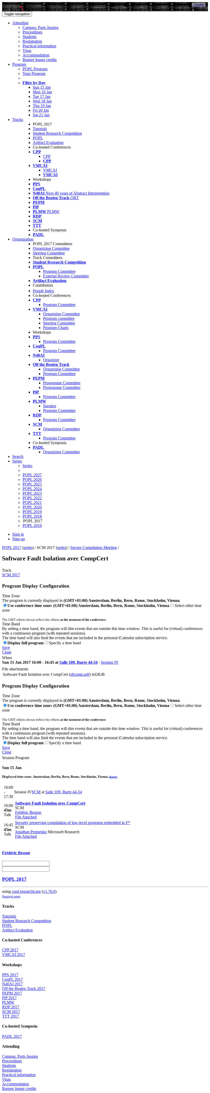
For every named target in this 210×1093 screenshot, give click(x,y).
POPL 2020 (32, 507)
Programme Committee (61, 383)
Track (6, 570)
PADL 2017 (12, 1036)
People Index (43, 291)
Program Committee (59, 271)
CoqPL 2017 (12, 979)
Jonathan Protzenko (31, 832)
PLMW (8, 1002)
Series (27, 466)
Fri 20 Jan (41, 110)
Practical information (39, 46)
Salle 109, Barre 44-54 (78, 662)
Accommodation (36, 55)
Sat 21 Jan (41, 115)
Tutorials (40, 129)
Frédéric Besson (28, 812)
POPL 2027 (32, 475)
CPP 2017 (10, 950)
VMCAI (50, 170)
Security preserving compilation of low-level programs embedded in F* (72, 822)
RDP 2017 (10, 1007)
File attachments (15, 669)
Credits (198, 5)
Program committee (59, 318)
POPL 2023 (32, 493)
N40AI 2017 (12, 984)
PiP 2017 (9, 998)
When (7, 658)
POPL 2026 (32, 479)
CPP (46, 156)
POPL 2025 (32, 484)
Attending (20, 23)
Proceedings (32, 32)
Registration (32, 41)
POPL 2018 (32, 516)
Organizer (51, 360)
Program (19, 64)
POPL (38, 138)
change (113, 776)
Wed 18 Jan (42, 101)
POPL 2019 (32, 512)
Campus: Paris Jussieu (40, 27)
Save (6, 647)
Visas (27, 50)
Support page (11, 896)
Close (6, 652)
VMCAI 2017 (13, 954)
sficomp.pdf (79, 674)
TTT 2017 (10, 1016)
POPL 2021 (32, 502)
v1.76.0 (49, 891)
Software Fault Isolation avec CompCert (50, 803)
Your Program (34, 73)
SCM (36, 792)
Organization (22, 239)
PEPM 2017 (12, 993)
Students (29, 37)
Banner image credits (40, 60)
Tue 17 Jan (41, 96)
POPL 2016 (32, 525)
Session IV (110, 662)
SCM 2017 (11, 575)
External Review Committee (66, 276)
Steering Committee (49, 253)
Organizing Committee (51, 248)
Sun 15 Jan (42, 87)
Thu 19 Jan (42, 106)
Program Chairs (55, 327)
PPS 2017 (10, 975)
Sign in (18, 534)
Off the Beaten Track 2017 (23, 988)
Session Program (15, 758)
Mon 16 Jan (42, 92)
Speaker (49, 406)
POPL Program (35, 69)
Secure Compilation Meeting (93, 547)
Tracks (17, 119)
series (28, 547)
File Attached (26, 817)
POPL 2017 (11, 547)
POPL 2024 (32, 489)
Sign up (18, 539)
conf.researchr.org (26, 891)
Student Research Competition (57, 133)
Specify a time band (65, 643)
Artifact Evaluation (48, 142)
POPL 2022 (32, 498)
